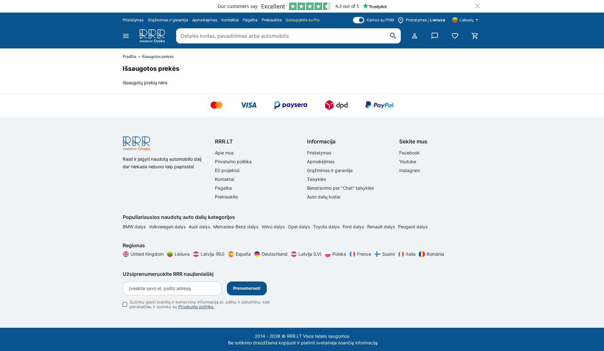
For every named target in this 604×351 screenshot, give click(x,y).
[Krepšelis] (475, 36)
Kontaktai (230, 20)
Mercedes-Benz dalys (236, 226)
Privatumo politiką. (196, 306)
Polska (339, 254)
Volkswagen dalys (168, 226)
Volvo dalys (273, 226)
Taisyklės (316, 179)
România (435, 254)
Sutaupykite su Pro (303, 20)
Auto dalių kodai (323, 196)
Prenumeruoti (246, 288)
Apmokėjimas (204, 20)
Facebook (409, 152)
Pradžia (129, 56)
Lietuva (182, 254)
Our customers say (237, 6)
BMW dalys (135, 226)
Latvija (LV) (310, 254)
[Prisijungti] (414, 36)
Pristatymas (133, 20)
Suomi (388, 254)
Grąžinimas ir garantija (168, 20)
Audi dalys (200, 226)
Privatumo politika (233, 161)
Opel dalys (299, 226)
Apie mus (224, 152)
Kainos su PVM (380, 20)
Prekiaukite (272, 20)
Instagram (409, 170)
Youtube (407, 161)
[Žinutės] (434, 36)
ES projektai (227, 170)
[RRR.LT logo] (153, 35)
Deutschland (275, 254)
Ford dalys (354, 226)
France (364, 254)
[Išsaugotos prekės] (455, 36)
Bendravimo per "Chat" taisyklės (340, 188)
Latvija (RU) (213, 254)
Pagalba (250, 20)
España (243, 254)
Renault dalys (381, 226)
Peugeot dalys (413, 226)
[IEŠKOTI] (393, 35)
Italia (411, 254)
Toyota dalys (327, 226)
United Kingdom (147, 254)
